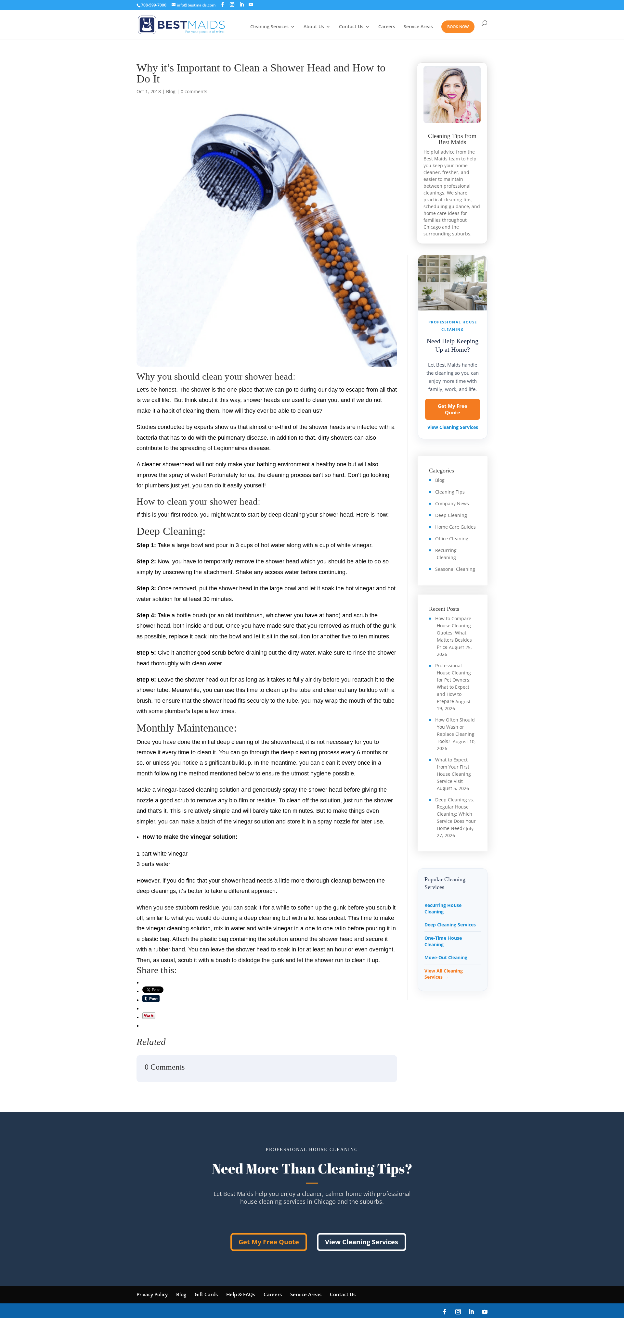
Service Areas (418, 27)
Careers (386, 27)
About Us (314, 27)
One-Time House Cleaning (443, 941)
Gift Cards (206, 1294)
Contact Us (351, 27)
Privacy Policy (152, 1294)
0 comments (194, 91)
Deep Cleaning (451, 515)
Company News (452, 503)
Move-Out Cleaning (445, 957)
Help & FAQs (240, 1294)
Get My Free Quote (452, 409)
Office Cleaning (451, 538)
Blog (171, 91)
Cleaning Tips (450, 492)
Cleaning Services (269, 27)
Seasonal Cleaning (455, 569)
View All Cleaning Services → (443, 974)
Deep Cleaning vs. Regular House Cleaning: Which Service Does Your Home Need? (455, 814)
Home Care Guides (455, 527)
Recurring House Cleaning (443, 908)
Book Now (458, 27)
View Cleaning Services (452, 427)
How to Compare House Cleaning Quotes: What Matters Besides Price (453, 632)
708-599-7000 (153, 5)
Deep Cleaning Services (450, 925)
